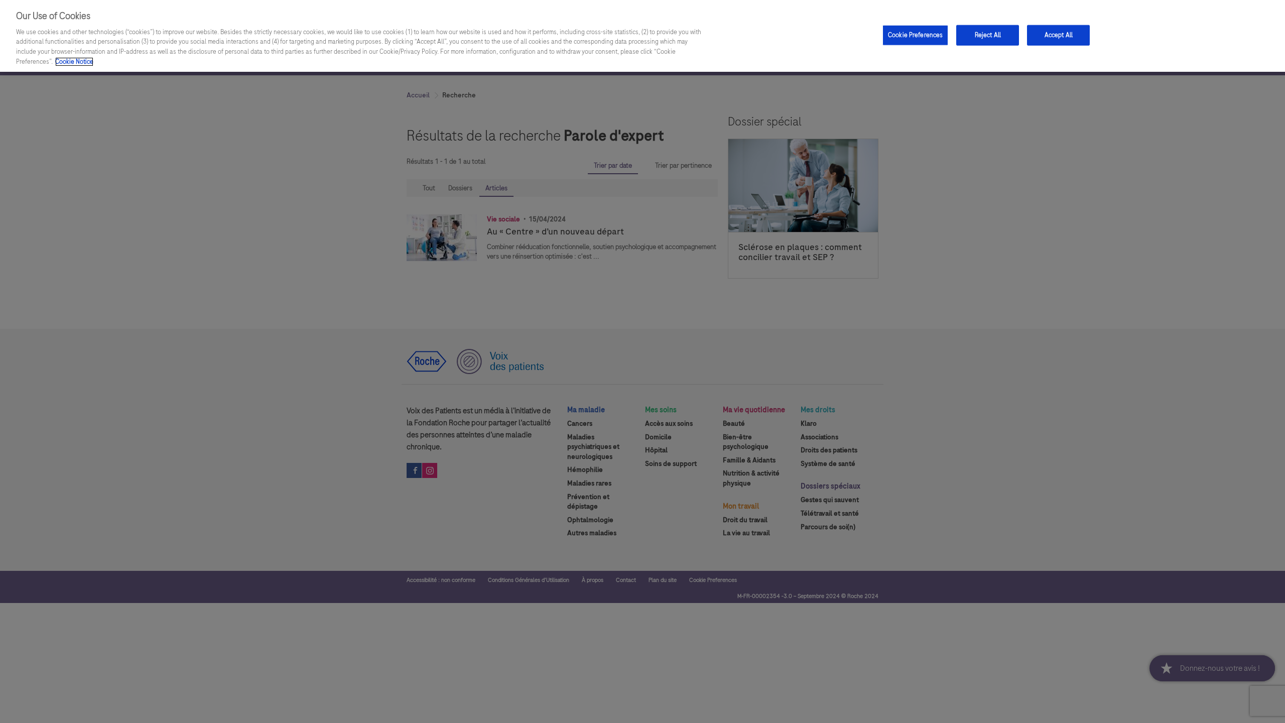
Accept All (1059, 34)
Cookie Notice (74, 61)
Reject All (988, 34)
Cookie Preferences (915, 34)
